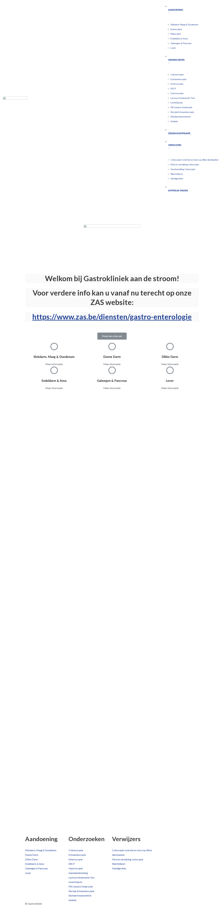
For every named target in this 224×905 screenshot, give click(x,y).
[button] (112, 336)
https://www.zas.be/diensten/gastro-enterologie (112, 316)
